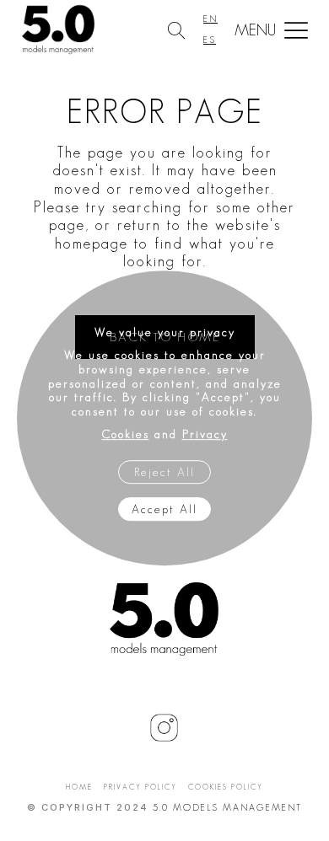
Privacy (205, 434)
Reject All (164, 472)
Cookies (125, 434)
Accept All (164, 509)
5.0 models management (227, 807)
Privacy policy (140, 787)
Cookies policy (225, 787)
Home (79, 787)
